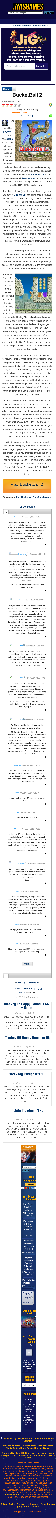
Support (35, 1504)
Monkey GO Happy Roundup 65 (27, 1037)
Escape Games (42, 1448)
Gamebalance (28, 178)
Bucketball (19, 195)
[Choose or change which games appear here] (31, 1345)
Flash (24, 113)
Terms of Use (23, 1504)
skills (10, 139)
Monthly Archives (29, 1378)
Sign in (21, 992)
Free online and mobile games (29, 7)
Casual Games (29, 1446)
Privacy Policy (8, 1504)
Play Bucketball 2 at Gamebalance (33, 497)
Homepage (32, 983)
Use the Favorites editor (29, 1366)
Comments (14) (27, 116)
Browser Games (45, 1446)
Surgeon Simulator (11, 1453)
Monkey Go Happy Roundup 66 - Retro (26, 1006)
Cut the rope (28, 1453)
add (29, 1352)
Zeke (21, 600)
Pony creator (39, 1455)
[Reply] (44, 545)
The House (41, 1453)
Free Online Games (10, 1446)
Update (27, 964)
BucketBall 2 (37, 174)
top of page (37, 989)
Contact (35, 1506)
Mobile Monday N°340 (27, 1110)
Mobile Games (13, 1448)
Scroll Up (20, 983)
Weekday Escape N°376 (26, 1074)
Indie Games (27, 1448)
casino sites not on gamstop (22, 25)
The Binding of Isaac (22, 1455)
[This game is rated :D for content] (50, 116)
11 (24, 1083)
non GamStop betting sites (41, 25)
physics (7, 132)
